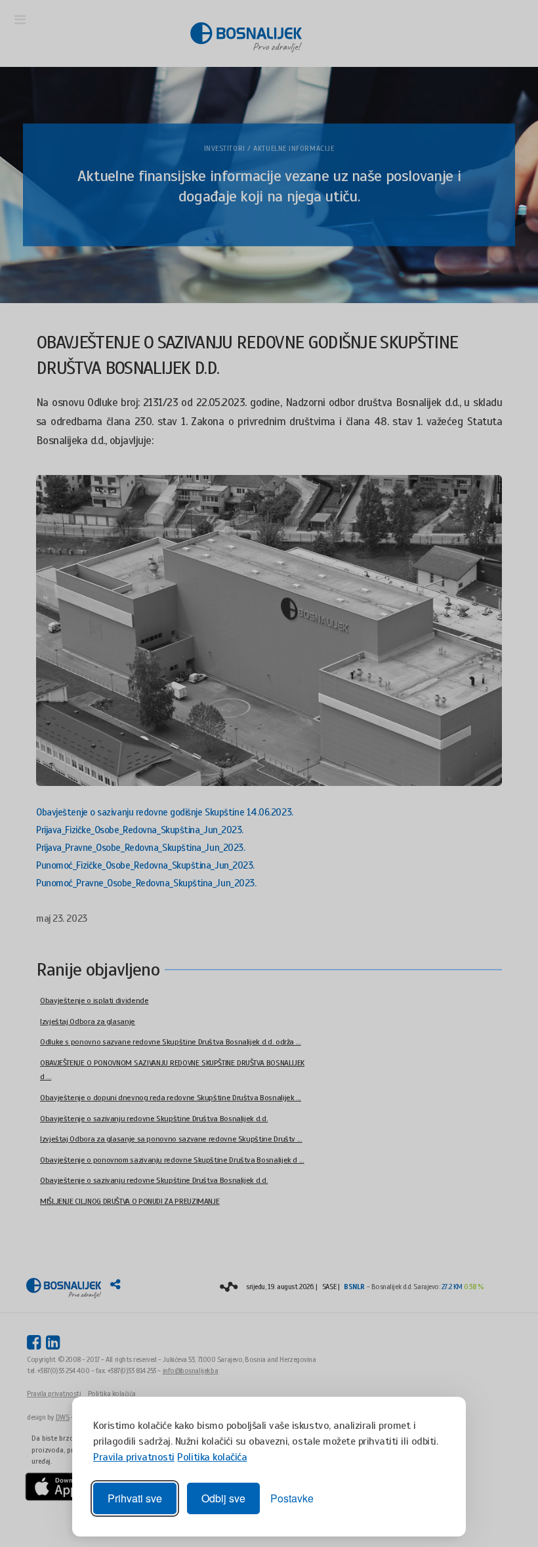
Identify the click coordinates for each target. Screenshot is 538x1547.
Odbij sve (223, 1498)
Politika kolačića (212, 1457)
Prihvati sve (135, 1498)
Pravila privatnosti (134, 1457)
